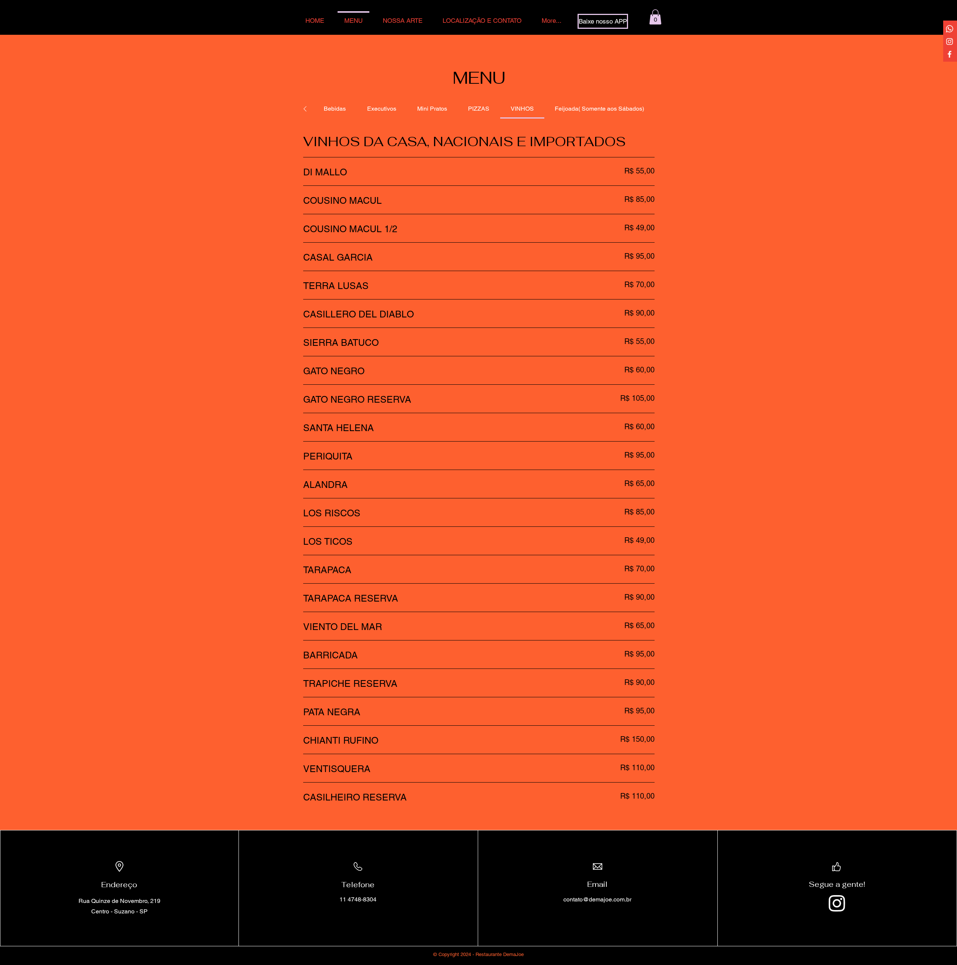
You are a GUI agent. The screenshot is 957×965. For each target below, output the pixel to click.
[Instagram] (949, 41)
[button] (655, 17)
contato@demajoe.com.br (597, 899)
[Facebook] (949, 54)
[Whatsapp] (949, 28)
